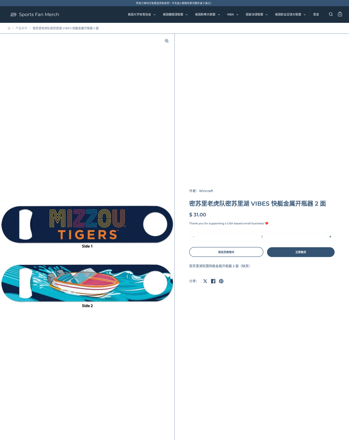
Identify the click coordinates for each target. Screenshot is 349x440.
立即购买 (300, 252)
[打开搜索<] (331, 14)
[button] (330, 236)
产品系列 (21, 28)
